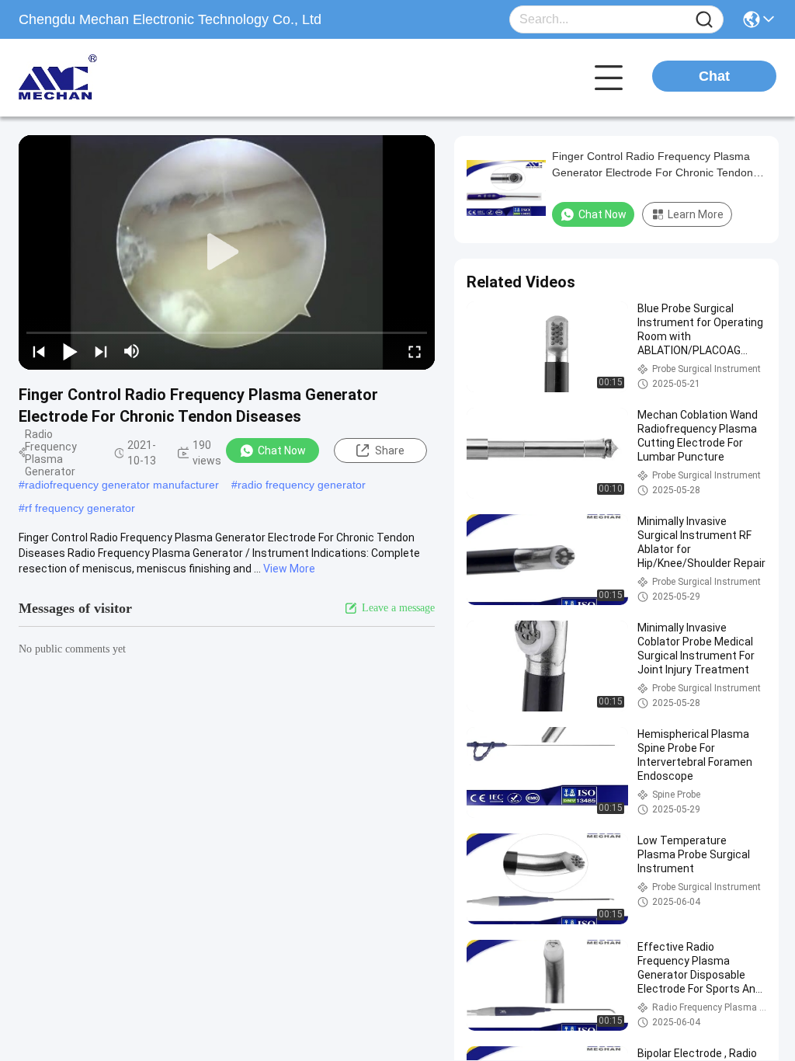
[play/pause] (69, 351)
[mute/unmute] (132, 351)
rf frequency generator (80, 508)
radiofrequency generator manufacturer (122, 484)
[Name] (704, 20)
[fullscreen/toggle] (414, 351)
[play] (226, 252)
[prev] (38, 351)
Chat (714, 76)
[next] (100, 351)
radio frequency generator (302, 484)
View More (289, 568)
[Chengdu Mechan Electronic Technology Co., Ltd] (104, 77)
